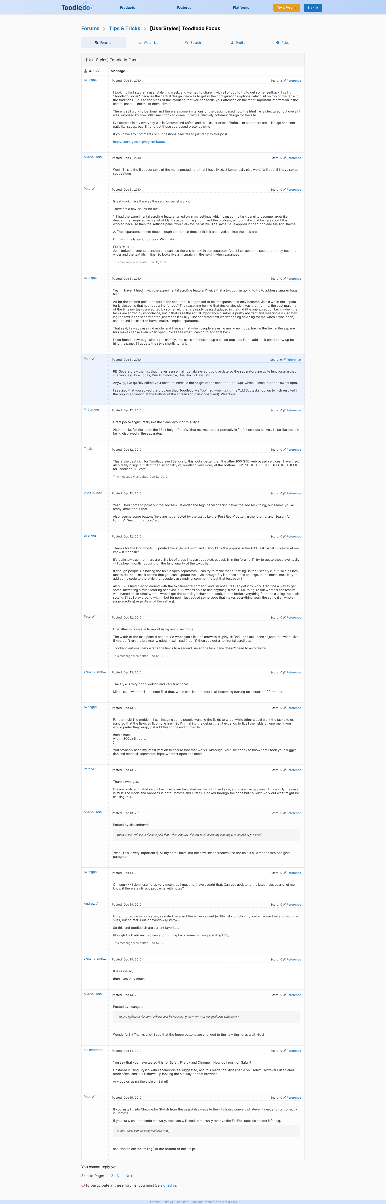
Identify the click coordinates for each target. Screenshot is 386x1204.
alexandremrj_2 (95, 671)
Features (184, 7)
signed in (168, 1185)
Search (196, 42)
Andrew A (91, 903)
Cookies (183, 1202)
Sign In (313, 7)
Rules (285, 42)
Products (127, 7)
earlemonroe (93, 1050)
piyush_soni (93, 157)
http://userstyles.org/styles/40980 (139, 142)
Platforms (241, 7)
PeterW (90, 188)
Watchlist (151, 42)
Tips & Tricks (125, 28)
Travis (88, 448)
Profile (240, 42)
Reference (294, 80)
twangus (90, 79)
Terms (169, 1202)
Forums (90, 28)
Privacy (155, 1202)
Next (130, 1175)
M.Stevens (92, 409)
